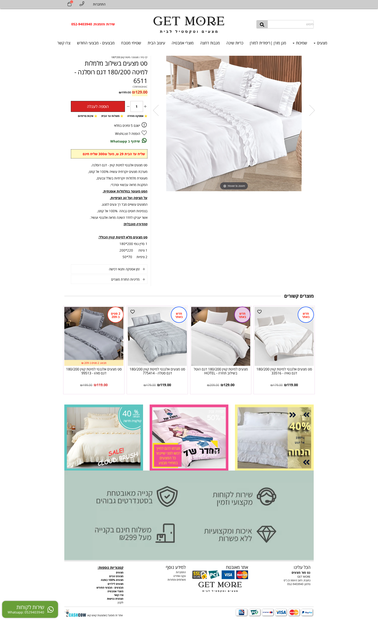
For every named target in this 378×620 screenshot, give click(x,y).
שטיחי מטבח (131, 42)
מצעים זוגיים (116, 576)
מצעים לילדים (115, 584)
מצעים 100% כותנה (112, 580)
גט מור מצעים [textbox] (301, 569)
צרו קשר (63, 42)
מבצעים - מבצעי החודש (96, 42)
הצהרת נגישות (115, 599)
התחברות (181, 572)
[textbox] (93, 24)
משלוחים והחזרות (177, 580)
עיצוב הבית (156, 42)
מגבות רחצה (210, 42)
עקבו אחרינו (179, 576)
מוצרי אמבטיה (183, 42)
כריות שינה (234, 42)
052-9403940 (295, 584)
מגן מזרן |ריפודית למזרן (268, 42)
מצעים (321, 42)
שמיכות (301, 42)
